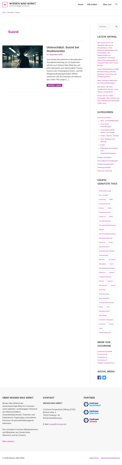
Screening (102, 290)
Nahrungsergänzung (105, 238)
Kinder (111, 242)
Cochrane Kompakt (104, 351)
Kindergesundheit (104, 167)
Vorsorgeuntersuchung (106, 302)
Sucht (101, 328)
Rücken (101, 281)
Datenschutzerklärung (110, 458)
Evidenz (101, 208)
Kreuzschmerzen (104, 247)
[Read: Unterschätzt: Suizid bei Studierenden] (22, 57)
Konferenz (102, 272)
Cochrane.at (102, 357)
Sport (111, 264)
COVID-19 (102, 217)
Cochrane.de (102, 354)
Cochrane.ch (102, 360)
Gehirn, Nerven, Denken (109, 136)
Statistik (101, 229)
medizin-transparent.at (105, 363)
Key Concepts (103, 195)
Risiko (101, 307)
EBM (111, 199)
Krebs (102, 145)
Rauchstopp (103, 315)
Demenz (110, 281)
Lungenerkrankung (105, 277)
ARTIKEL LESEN (54, 85)
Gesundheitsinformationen (107, 225)
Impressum (94, 458)
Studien (111, 272)
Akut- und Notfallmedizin (109, 121)
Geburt (113, 285)
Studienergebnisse (105, 333)
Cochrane (102, 324)
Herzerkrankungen (105, 221)
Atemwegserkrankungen (107, 268)
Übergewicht (103, 285)
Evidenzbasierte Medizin (107, 251)
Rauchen (102, 259)
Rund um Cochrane (104, 171)
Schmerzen (112, 259)
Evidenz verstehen (104, 157)
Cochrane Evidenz (104, 117)
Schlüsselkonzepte (105, 191)
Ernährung (102, 199)
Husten (111, 324)
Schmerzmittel (103, 255)
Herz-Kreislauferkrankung (107, 234)
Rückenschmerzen (105, 212)
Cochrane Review (105, 204)
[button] (116, 4)
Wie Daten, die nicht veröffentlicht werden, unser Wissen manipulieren (107, 89)
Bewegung (102, 264)
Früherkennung (104, 294)
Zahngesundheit (104, 311)
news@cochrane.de (57, 424)
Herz (108, 307)
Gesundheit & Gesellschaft (107, 161)
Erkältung (102, 242)
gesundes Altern (104, 298)
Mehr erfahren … (9, 441)
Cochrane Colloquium (106, 320)
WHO (111, 217)
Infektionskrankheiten (105, 164)
